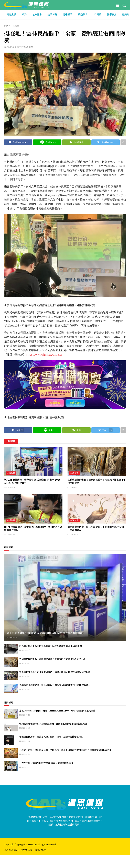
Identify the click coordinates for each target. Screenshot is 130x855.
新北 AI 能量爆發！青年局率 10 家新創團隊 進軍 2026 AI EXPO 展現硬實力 (32, 481)
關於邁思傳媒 (10, 849)
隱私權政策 (40, 849)
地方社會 (37, 14)
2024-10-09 (10, 47)
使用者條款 (26, 849)
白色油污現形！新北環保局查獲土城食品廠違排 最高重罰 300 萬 (50, 645)
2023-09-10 (25, 715)
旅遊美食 (83, 14)
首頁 (6, 25)
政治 (24, 14)
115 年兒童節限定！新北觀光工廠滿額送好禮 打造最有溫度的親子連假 (33, 528)
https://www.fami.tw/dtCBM (44, 355)
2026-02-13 (25, 728)
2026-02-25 (25, 767)
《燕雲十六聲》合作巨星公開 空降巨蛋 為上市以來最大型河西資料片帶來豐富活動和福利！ (65, 749)
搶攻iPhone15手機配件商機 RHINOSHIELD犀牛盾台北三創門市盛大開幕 (57, 710)
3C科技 (97, 14)
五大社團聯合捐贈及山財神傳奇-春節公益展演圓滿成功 (46, 762)
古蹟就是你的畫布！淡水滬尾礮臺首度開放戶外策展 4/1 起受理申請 (96, 481)
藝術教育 (111, 14)
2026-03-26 (10, 487)
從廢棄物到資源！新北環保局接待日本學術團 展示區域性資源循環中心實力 (55, 672)
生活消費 (52, 14)
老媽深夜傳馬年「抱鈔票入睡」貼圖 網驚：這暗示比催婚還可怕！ (52, 736)
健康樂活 (67, 14)
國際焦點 (11, 14)
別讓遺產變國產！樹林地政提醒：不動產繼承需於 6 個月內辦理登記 (96, 528)
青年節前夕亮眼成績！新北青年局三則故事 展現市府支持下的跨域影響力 (54, 685)
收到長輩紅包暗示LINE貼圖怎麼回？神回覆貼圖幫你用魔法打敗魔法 (53, 723)
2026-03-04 (25, 754)
